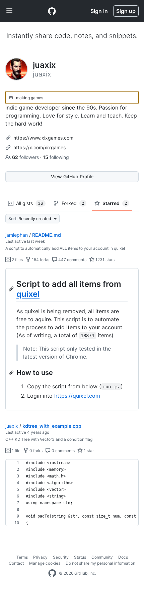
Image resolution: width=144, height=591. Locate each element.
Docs (123, 557)
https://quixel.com (77, 395)
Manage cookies (44, 563)
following (56, 157)
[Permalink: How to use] (11, 373)
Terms (22, 557)
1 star (88, 450)
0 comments (63, 450)
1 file (15, 450)
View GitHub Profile (72, 176)
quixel (28, 294)
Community (102, 557)
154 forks (40, 259)
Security (61, 557)
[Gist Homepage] (52, 11)
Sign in (99, 11)
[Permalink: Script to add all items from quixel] (11, 288)
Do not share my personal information (100, 563)
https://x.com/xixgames (39, 147)
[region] (72, 339)
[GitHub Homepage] (52, 573)
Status (80, 557)
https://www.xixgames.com (43, 138)
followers (26, 157)
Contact (16, 563)
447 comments (71, 259)
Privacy (40, 557)
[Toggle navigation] (9, 11)
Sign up (126, 11)
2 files (17, 259)
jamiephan (16, 235)
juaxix (11, 426)
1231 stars (104, 259)
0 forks (35, 450)
